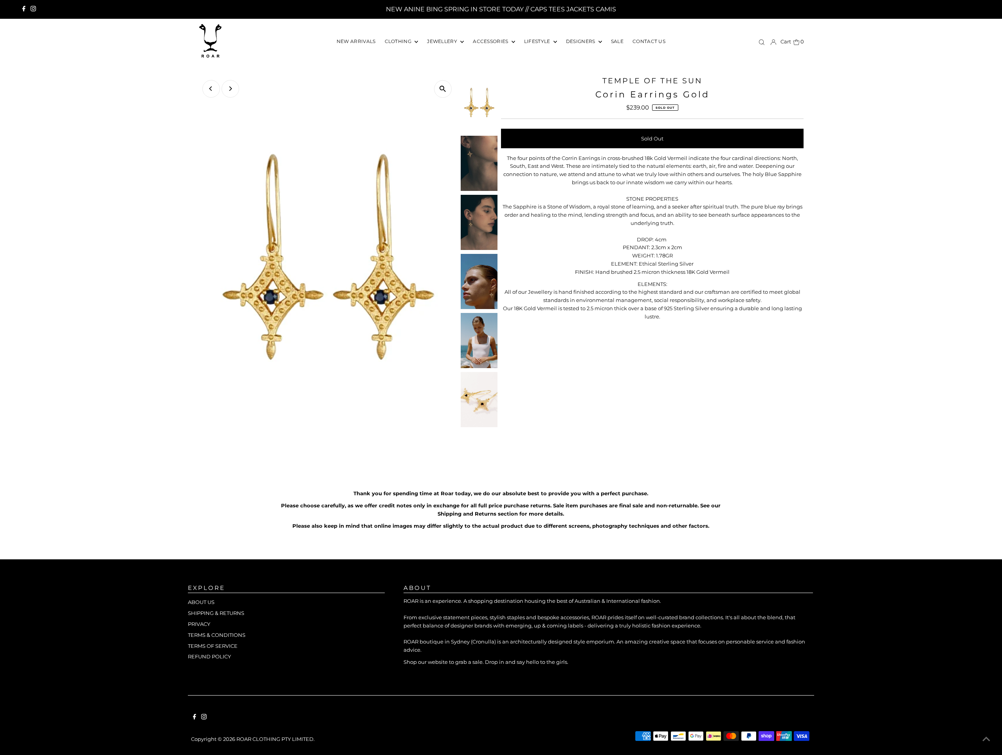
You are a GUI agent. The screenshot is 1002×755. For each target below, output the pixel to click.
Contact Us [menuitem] (649, 41)
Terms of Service (213, 646)
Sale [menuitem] (617, 41)
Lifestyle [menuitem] (537, 41)
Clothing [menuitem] (399, 41)
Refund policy (209, 656)
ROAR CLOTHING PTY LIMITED (275, 739)
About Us (201, 602)
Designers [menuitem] (581, 41)
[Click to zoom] (443, 89)
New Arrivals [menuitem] (356, 41)
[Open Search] (762, 42)
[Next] (230, 88)
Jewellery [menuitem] (442, 41)
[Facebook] (23, 9)
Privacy (199, 624)
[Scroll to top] (986, 739)
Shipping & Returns (216, 613)
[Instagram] (33, 9)
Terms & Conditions (216, 635)
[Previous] (211, 88)
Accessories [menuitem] (491, 41)
